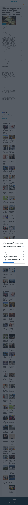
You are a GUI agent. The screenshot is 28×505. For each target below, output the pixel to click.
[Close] (26, 240)
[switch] (23, 251)
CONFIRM (8, 262)
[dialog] (14, 252)
